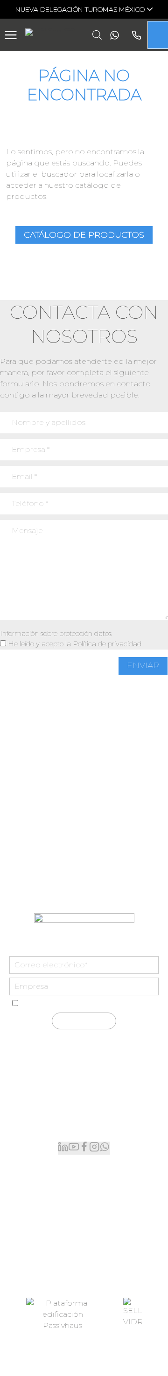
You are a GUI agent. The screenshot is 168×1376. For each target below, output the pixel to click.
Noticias (84, 1236)
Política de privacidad (107, 643)
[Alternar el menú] (10, 35)
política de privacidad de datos (115, 1003)
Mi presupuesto (84, 1207)
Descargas (84, 1251)
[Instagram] (94, 1148)
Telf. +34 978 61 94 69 (84, 1106)
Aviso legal (138, 1351)
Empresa (84, 1222)
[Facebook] (84, 1148)
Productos (84, 1177)
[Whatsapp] (112, 35)
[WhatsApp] (104, 1148)
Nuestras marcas (84, 1192)
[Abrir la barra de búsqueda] (97, 35)
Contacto (84, 1266)
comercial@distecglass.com (84, 1125)
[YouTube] (74, 1148)
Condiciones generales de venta (61, 1351)
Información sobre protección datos (56, 633)
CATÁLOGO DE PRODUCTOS (84, 235)
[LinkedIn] (63, 1148)
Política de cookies (123, 1365)
